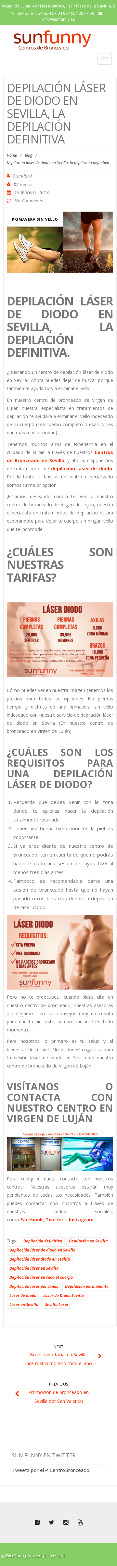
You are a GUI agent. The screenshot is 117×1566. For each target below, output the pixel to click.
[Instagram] (65, 1522)
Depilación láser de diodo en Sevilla (42, 1250)
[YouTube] (79, 1522)
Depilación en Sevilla (88, 1241)
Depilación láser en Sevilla (33, 1268)
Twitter (54, 1219)
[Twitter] (51, 1522)
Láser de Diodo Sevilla (63, 1295)
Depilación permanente (87, 1286)
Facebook (31, 1219)
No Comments (29, 200)
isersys (26, 184)
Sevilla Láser (57, 1304)
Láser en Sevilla (23, 1304)
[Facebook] (37, 1522)
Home (12, 155)
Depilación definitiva (42, 1241)
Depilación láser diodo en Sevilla (39, 1259)
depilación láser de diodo (81, 468)
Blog (28, 155)
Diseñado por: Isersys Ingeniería (36, 1556)
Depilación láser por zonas (33, 1286)
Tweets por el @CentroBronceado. (51, 1470)
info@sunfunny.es (58, 19)
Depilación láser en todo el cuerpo (41, 1277)
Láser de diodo (22, 1295)
